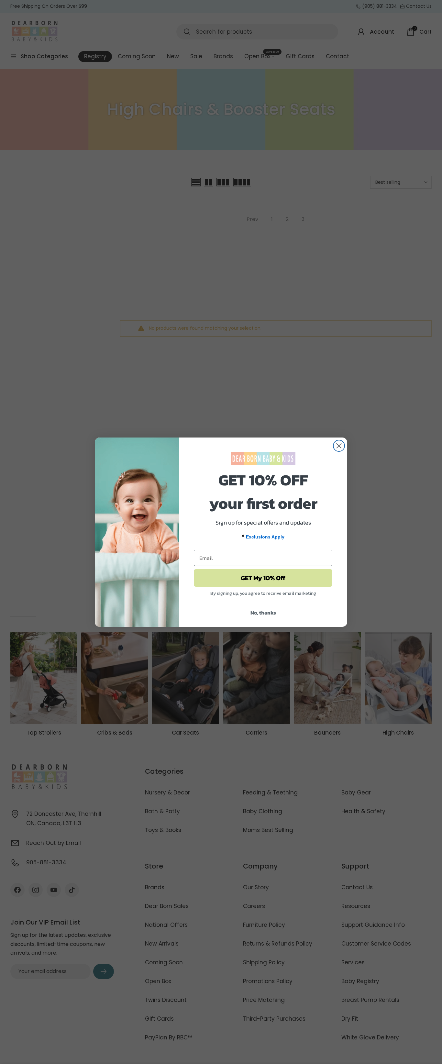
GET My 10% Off (263, 578)
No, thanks (263, 612)
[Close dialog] (339, 445)
